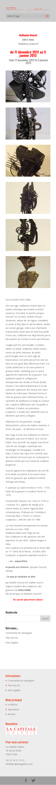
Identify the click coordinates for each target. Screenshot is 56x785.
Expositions (13, 709)
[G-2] (28, 139)
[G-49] (28, 213)
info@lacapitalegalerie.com (19, 763)
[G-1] (28, 102)
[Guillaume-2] (28, 250)
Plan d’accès (12, 637)
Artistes (11, 714)
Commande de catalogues (19, 632)
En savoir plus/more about (28, 599)
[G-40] (28, 176)
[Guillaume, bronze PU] (28, 287)
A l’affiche (12, 704)
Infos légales (12, 642)
